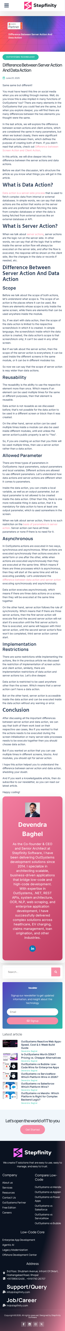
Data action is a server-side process (24, 192)
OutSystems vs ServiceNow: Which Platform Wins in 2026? (39, 1075)
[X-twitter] (41, 1324)
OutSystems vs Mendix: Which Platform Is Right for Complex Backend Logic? (40, 1096)
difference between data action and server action (32, 579)
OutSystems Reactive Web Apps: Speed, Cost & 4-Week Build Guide (41, 1045)
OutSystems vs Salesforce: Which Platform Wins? (38, 1085)
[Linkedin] (32, 949)
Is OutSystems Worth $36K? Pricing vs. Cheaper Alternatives (41, 1056)
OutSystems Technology (20, 57)
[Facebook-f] (23, 1324)
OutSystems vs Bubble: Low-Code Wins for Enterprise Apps (40, 1065)
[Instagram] (35, 1324)
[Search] (55, 971)
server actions (35, 234)
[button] (6, 5)
